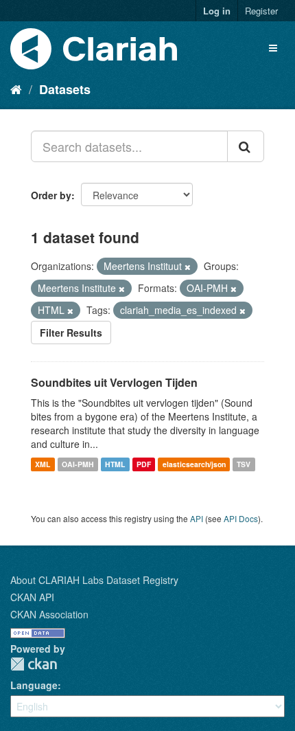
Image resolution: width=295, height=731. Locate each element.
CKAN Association (49, 614)
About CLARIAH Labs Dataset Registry (94, 580)
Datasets (65, 89)
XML (42, 464)
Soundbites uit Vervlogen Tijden (114, 382)
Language (34, 685)
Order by (51, 195)
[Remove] (188, 266)
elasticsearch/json (194, 464)
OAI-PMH (78, 464)
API (196, 518)
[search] (245, 146)
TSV (243, 464)
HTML (115, 464)
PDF (144, 464)
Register (261, 10)
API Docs (241, 518)
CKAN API (32, 597)
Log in (217, 10)
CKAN (33, 664)
